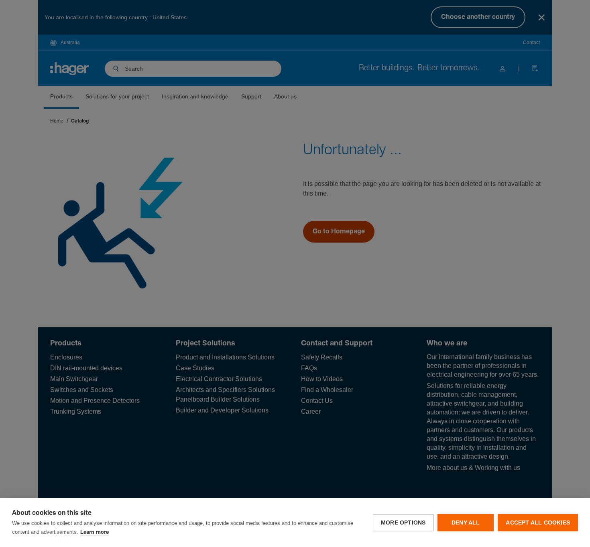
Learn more (94, 532)
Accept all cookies (538, 523)
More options (403, 523)
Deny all (466, 523)
